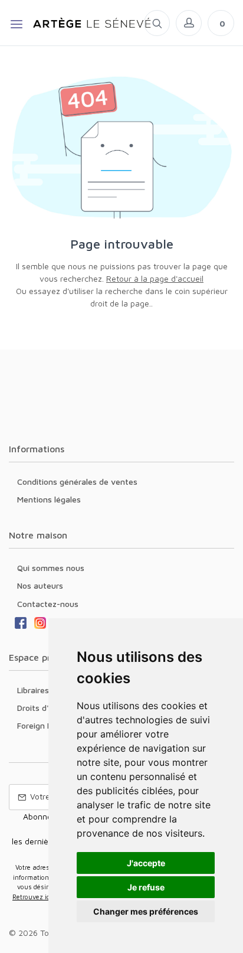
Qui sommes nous (50, 568)
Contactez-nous (47, 604)
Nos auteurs (40, 585)
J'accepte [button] (146, 863)
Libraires (33, 690)
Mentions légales (49, 499)
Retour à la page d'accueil (154, 278)
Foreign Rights (44, 725)
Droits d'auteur (45, 708)
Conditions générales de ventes (77, 481)
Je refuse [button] (146, 887)
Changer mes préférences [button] (145, 911)
